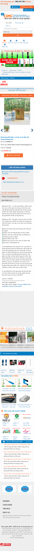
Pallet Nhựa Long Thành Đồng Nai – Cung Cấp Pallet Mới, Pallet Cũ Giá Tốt (9, 406)
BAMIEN (6, 501)
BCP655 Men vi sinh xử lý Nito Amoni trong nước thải (7, 346)
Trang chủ (4, 70)
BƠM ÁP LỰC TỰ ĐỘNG (12, 371)
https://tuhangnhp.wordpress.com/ (13, 182)
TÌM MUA (6, 509)
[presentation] (27, 329)
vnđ (9, 150)
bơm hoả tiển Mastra (29, 371)
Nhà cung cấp (24, 42)
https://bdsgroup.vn (14, 540)
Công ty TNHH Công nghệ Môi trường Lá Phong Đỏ (15, 172)
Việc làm (4, 42)
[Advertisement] (17, 308)
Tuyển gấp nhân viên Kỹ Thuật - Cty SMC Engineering (18, 459)
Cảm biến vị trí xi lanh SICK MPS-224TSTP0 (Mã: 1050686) (8, 390)
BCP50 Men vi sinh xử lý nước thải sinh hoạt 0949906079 (15, 346)
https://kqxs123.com (26, 540)
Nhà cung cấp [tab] (19, 23)
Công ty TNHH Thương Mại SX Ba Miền (16, 438)
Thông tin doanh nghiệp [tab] (10, 196)
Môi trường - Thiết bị (16, 70)
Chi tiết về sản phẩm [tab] (9, 193)
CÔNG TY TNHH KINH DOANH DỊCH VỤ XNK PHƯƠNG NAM (26, 438)
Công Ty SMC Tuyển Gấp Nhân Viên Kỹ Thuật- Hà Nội (18, 473)
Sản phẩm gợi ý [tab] (7, 200)
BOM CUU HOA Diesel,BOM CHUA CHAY (21, 371)
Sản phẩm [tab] (9, 23)
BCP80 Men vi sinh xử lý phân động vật (24, 346)
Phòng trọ (5, 540)
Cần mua (10, 42)
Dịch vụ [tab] (8, 25)
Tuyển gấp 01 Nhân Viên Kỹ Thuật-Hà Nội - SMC (17, 444)
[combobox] (18, 31)
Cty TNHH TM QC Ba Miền (26, 424)
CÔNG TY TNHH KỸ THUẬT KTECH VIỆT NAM (6, 438)
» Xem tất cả (28, 441)
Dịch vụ (16, 42)
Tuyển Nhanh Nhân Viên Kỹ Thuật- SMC (15, 466)
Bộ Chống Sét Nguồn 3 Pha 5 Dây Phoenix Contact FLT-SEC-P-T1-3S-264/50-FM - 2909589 (24, 406)
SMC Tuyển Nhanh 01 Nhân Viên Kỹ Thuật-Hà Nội (17, 452)
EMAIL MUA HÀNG (14, 155)
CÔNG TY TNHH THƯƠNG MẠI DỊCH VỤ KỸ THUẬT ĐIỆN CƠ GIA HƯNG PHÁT (16, 424)
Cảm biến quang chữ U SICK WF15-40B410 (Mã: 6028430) (25, 390)
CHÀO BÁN (7, 505)
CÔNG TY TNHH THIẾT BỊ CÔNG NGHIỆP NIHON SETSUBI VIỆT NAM (6, 424)
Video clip (5, 46)
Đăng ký (16, 7)
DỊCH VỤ (6, 512)
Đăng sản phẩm (28, 7)
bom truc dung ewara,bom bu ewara (4, 371)
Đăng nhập (29, 10)
